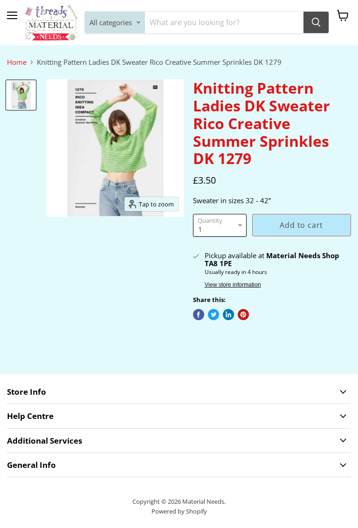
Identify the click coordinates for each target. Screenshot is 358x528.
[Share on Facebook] (198, 314)
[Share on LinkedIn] (228, 314)
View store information (233, 284)
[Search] (316, 22)
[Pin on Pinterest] (243, 314)
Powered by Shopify (179, 511)
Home (17, 62)
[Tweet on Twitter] (213, 314)
